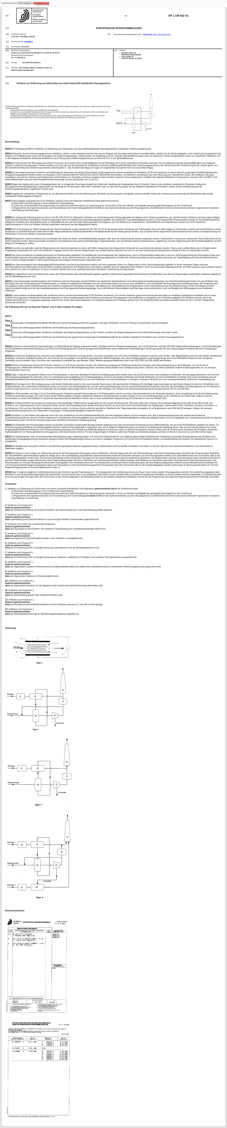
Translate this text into (9, 3)
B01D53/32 (147, 34)
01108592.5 (28, 42)
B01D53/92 (157, 34)
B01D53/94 (166, 34)
